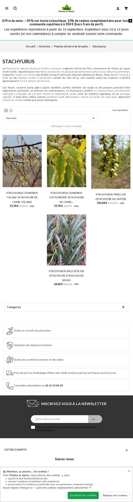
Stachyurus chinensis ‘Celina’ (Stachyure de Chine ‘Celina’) (22, 197)
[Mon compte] (117, 8)
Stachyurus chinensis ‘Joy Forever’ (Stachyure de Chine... (66, 197)
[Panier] (126, 8)
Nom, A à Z (51, 118)
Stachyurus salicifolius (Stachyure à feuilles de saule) (66, 276)
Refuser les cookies (115, 495)
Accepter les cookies (83, 495)
